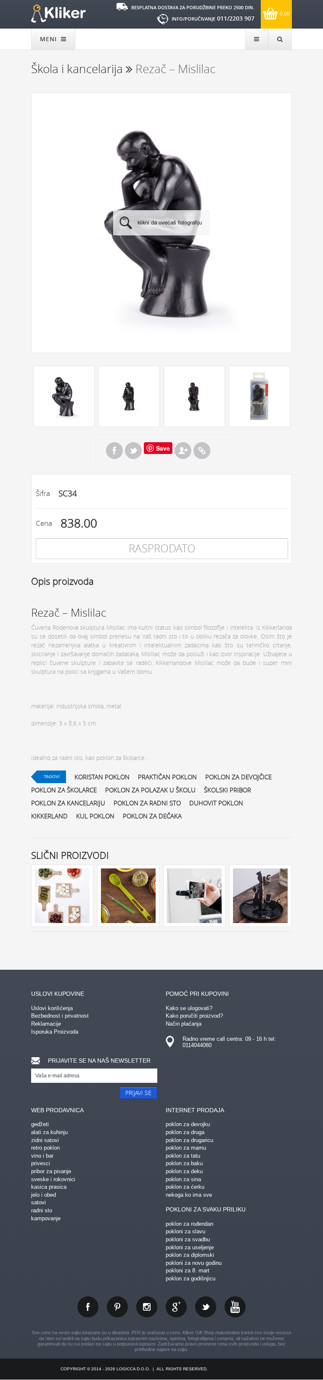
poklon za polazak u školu (150, 790)
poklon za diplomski (190, 1255)
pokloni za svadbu (188, 1239)
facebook (87, 1306)
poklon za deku (184, 1171)
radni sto (41, 1210)
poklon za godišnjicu (190, 1278)
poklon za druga (185, 1132)
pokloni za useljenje (190, 1247)
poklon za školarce (64, 790)
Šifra (43, 493)
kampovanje (46, 1218)
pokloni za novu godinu (194, 1263)
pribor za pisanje (51, 1171)
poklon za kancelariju (68, 803)
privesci (40, 1163)
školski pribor (227, 790)
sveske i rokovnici (53, 1179)
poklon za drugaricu (189, 1140)
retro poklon (45, 1148)
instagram (146, 1306)
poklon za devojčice (238, 777)
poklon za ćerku (185, 1187)
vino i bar (42, 1156)
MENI (49, 39)
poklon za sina (183, 1179)
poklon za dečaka (152, 816)
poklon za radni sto (147, 803)
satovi (38, 1202)
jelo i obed (43, 1195)
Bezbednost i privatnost (60, 1016)
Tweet (133, 450)
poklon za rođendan (189, 1224)
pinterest (117, 1306)
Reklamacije (46, 1024)
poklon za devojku (188, 1124)
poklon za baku (184, 1163)
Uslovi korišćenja (52, 1008)
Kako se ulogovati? (189, 1008)
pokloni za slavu (185, 1231)
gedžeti (40, 1124)
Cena (44, 523)
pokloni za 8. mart (187, 1270)
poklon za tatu (183, 1156)
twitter (205, 1306)
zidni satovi (45, 1140)
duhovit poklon (216, 803)
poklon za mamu (186, 1148)
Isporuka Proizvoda (54, 1032)
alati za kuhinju (49, 1132)
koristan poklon (102, 777)
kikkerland (49, 816)
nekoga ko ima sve (189, 1195)
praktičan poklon (167, 777)
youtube (235, 1306)
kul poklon (95, 816)
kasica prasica (48, 1187)
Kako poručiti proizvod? (194, 1016)
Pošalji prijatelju (183, 450)
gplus (176, 1306)
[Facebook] (114, 450)
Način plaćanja (183, 1024)
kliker (58, 13)
